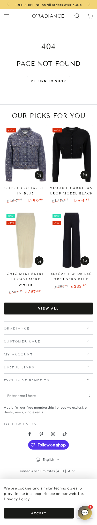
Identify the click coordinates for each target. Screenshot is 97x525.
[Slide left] (8, 4)
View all (48, 308)
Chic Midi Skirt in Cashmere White (25, 279)
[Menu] (6, 16)
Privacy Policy (17, 498)
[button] (77, 16)
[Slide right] (88, 4)
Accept (39, 513)
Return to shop (48, 81)
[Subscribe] (90, 396)
